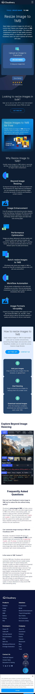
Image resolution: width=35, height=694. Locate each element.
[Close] (33, 676)
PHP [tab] (31, 472)
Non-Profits (22, 615)
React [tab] (9, 472)
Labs (20, 646)
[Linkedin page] (5, 666)
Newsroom (22, 641)
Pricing (5, 618)
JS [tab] (22, 472)
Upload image (17, 60)
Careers (21, 639)
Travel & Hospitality (24, 613)
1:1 (28, 465)
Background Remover (9, 644)
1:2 (7, 465)
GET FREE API (17, 110)
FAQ (4, 620)
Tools (9, 10)
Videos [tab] (4, 460)
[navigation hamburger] (32, 2)
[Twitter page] (3, 666)
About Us (21, 629)
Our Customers (23, 618)
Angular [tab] (19, 472)
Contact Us (25, 352)
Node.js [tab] (4, 472)
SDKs (4, 639)
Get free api (12, 352)
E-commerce (22, 605)
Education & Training (9, 662)
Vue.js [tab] (13, 472)
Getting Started (7, 634)
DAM (4, 613)
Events (21, 636)
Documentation (7, 636)
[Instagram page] (9, 666)
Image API (5, 629)
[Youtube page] (12, 666)
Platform (5, 605)
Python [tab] (26, 472)
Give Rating (17, 78)
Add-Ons (5, 641)
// (20, 469)
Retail (20, 608)
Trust (20, 649)
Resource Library (24, 620)
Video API (5, 631)
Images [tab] (4, 457)
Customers (22, 631)
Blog (20, 644)
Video (4, 610)
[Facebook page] (7, 666)
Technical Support (8, 657)
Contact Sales (7, 660)
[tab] (4, 432)
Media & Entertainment (25, 610)
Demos (5, 615)
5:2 (17, 465)
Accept (18, 690)
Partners (21, 634)
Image (4, 608)
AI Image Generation (9, 646)
